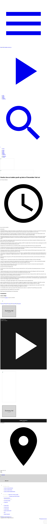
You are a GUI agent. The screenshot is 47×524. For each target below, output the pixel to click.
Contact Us (4, 98)
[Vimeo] (3, 157)
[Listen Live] (23, 345)
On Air (3, 95)
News (3, 97)
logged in (6, 297)
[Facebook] (4, 156)
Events (3, 96)
